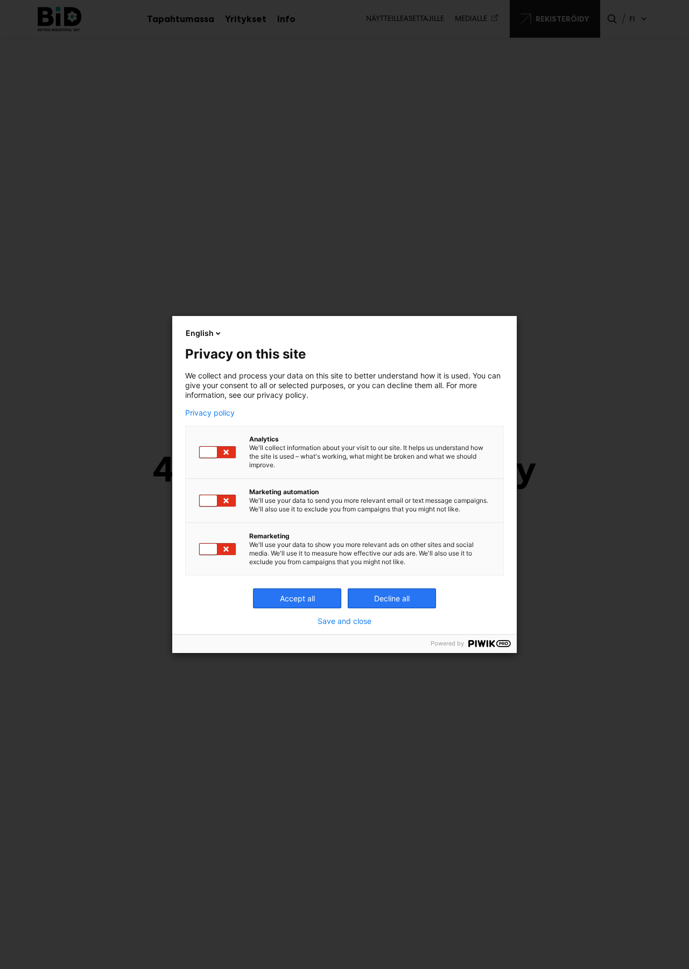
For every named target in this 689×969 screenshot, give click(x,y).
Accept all (297, 598)
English (200, 333)
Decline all (392, 598)
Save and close (344, 621)
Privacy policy (210, 413)
